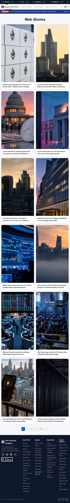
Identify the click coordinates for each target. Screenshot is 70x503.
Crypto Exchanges (26, 6)
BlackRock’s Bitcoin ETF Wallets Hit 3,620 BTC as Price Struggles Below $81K (52, 219)
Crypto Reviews (39, 6)
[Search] (61, 6)
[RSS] (15, 454)
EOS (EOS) (62, 461)
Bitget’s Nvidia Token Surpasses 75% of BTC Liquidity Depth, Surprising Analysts (17, 286)
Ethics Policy (26, 483)
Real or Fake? (26, 460)
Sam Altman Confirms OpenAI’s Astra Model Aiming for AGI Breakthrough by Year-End (51, 286)
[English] (65, 7)
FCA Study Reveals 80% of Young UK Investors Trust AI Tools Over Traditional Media (16, 219)
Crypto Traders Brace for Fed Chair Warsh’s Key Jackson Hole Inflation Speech (51, 152)
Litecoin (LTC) (63, 450)
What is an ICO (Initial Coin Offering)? (51, 450)
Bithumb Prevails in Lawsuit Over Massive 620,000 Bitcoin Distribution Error (16, 353)
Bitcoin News (38, 457)
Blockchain (38, 466)
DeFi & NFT (38, 463)
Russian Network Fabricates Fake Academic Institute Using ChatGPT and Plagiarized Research (51, 420)
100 (41, 429)
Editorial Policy (27, 452)
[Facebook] (7, 454)
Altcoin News (38, 460)
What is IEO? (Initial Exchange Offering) (51, 458)
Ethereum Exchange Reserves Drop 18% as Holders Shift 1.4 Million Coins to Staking (29, 11)
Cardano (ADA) (63, 489)
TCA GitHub (26, 457)
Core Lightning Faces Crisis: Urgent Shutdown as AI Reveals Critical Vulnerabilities (17, 420)
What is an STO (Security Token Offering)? (51, 465)
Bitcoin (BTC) (62, 445)
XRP (60, 486)
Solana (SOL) (62, 483)
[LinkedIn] (11, 454)
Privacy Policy (26, 454)
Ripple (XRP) (62, 458)
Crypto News (14, 6)
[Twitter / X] (2, 454)
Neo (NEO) (62, 475)
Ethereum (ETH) (63, 447)
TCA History (26, 491)
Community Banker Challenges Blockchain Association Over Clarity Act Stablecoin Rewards (16, 153)
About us (25, 443)
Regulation (38, 469)
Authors (25, 449)
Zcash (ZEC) (62, 464)
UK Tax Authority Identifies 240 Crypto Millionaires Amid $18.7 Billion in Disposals (51, 86)
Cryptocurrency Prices (51, 6)
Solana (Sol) (62, 472)
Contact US (26, 446)
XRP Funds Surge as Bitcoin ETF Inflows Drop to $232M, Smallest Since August (52, 353)
